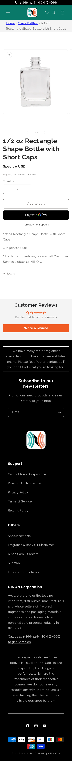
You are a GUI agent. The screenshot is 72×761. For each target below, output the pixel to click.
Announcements (19, 536)
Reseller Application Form (26, 483)
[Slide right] (44, 132)
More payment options (36, 224)
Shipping (7, 175)
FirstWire (55, 753)
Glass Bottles (28, 23)
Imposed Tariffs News (23, 572)
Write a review (36, 328)
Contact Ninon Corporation (27, 474)
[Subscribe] (59, 412)
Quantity (8, 181)
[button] (8, 12)
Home (10, 23)
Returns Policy (18, 510)
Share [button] (11, 273)
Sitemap (14, 563)
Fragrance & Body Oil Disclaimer (31, 545)
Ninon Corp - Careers (23, 554)
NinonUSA (27, 753)
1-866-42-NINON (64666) (38, 2)
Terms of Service (20, 501)
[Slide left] (27, 132)
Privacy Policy (18, 492)
